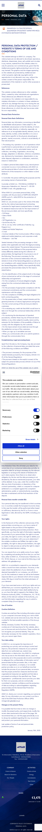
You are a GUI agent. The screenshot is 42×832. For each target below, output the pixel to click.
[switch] (36, 417)
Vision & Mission (10, 771)
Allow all (21, 446)
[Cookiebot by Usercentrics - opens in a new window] (30, 372)
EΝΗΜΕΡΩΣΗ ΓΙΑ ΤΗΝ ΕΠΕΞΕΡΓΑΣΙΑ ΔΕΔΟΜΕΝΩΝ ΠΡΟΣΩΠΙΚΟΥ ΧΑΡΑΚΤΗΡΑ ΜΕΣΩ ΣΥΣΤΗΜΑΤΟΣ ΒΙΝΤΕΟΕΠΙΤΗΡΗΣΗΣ (20, 31)
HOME (7, 19)
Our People (10, 778)
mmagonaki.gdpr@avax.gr (11, 701)
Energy (31, 774)
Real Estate (31, 781)
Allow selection (21, 452)
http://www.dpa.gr (16, 601)
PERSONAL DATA (21, 826)
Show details (30, 439)
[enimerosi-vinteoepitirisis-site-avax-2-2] (4, 28)
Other (31, 784)
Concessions (32, 778)
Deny (21, 458)
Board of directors (10, 774)
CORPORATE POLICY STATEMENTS (21, 823)
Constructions (31, 771)
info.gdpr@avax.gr (19, 188)
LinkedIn (21, 815)
